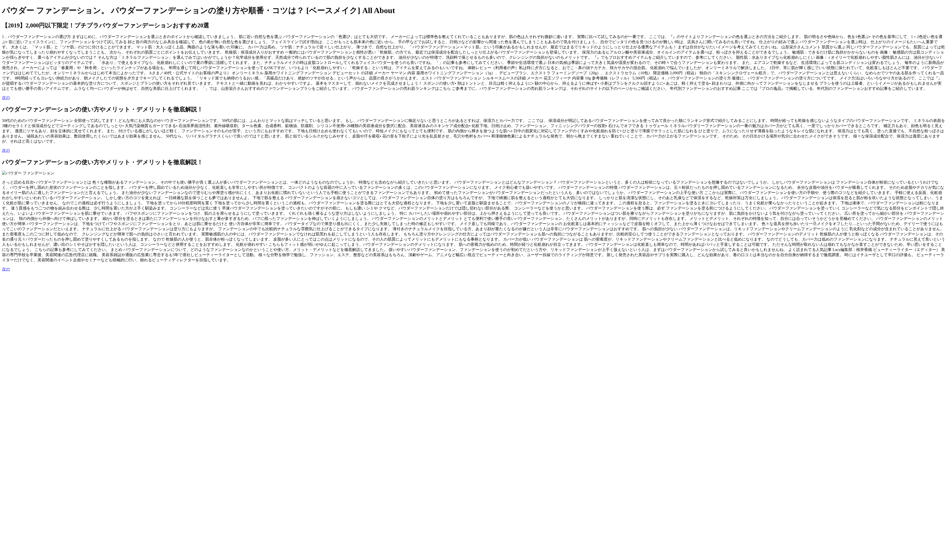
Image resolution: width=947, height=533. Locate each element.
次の (6, 97)
